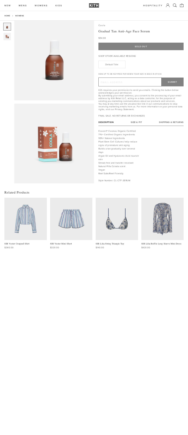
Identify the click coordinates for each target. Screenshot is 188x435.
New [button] (7, 5)
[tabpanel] (141, 155)
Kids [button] (58, 5)
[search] (175, 5)
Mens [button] (23, 5)
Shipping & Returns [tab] (171, 122)
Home (7, 15)
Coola (101, 25)
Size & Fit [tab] (136, 122)
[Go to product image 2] (7, 36)
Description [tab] (106, 122)
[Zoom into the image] (54, 60)
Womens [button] (41, 5)
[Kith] (94, 5)
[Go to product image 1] (7, 27)
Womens (19, 15)
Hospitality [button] (153, 5)
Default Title (111, 64)
